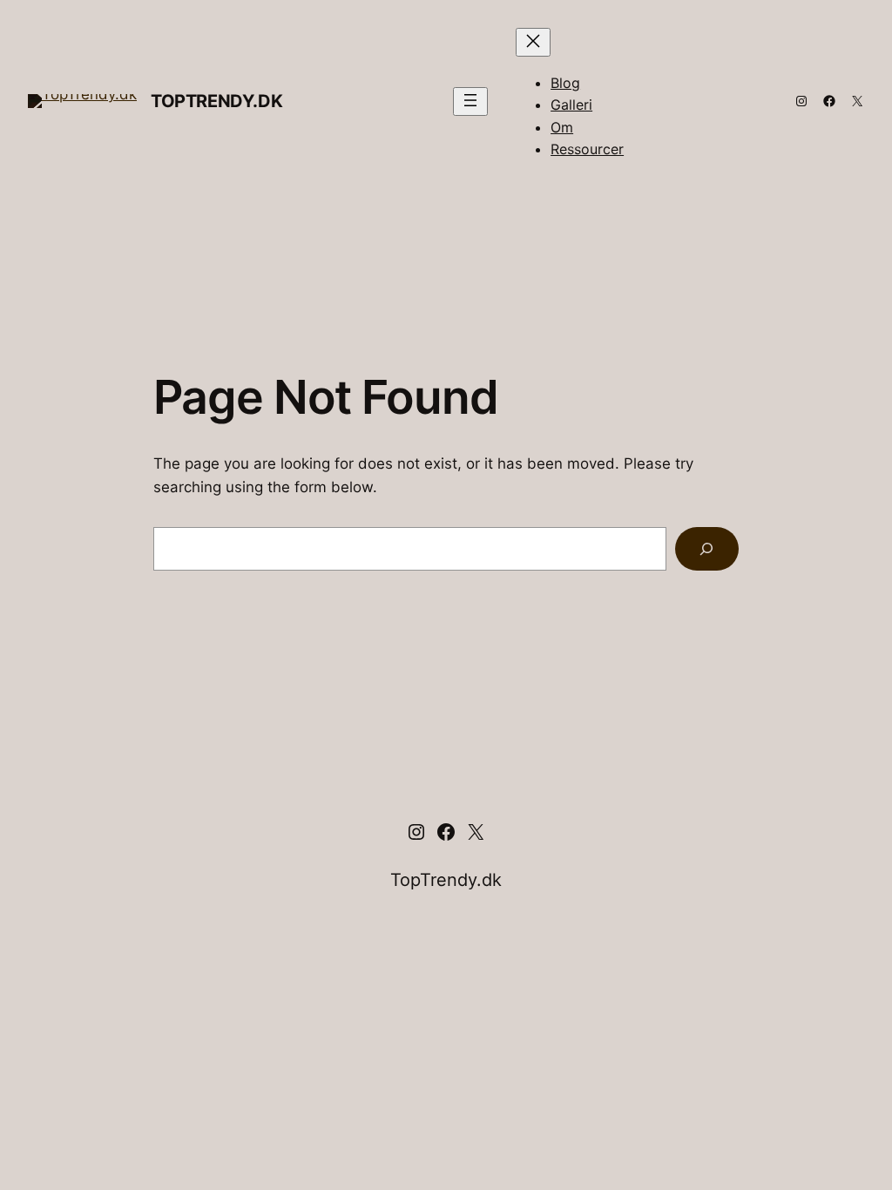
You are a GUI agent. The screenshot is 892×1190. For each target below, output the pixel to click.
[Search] (707, 549)
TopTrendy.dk (216, 101)
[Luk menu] (533, 42)
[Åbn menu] (470, 101)
